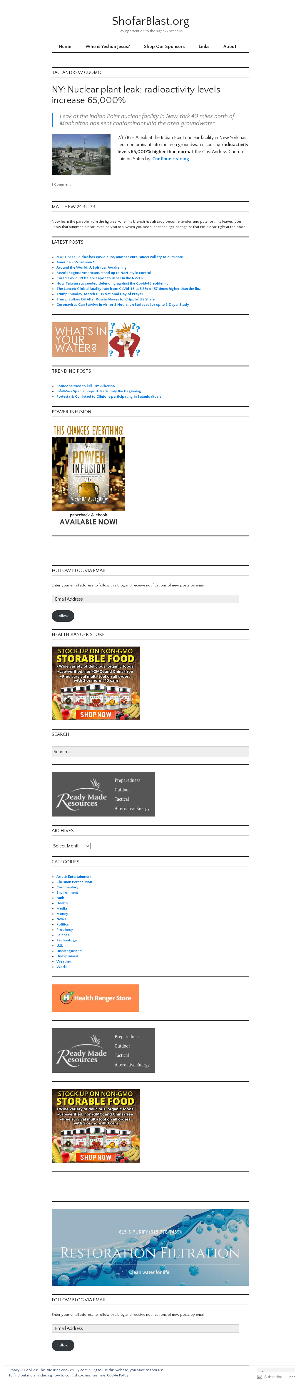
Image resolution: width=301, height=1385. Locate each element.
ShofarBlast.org (150, 21)
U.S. (59, 945)
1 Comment (61, 184)
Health (62, 903)
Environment (67, 892)
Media (61, 908)
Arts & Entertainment (73, 877)
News (61, 919)
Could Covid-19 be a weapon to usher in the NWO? (99, 278)
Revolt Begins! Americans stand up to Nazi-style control (103, 273)
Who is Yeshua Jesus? (108, 46)
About (229, 46)
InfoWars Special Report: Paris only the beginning (98, 391)
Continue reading (170, 158)
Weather (63, 961)
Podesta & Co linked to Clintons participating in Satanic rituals (108, 396)
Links (204, 46)
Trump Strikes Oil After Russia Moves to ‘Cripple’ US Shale (105, 299)
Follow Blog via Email (79, 570)
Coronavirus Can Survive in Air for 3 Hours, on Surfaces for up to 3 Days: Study (122, 305)
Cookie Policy (117, 1375)
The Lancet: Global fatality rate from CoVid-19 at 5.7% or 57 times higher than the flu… (128, 289)
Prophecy (64, 930)
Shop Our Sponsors (164, 46)
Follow (62, 616)
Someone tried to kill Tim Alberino (85, 386)
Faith (60, 898)
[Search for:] (150, 752)
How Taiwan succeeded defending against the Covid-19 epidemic (112, 283)
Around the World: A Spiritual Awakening (91, 267)
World (62, 967)
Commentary (67, 887)
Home (65, 46)
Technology (66, 940)
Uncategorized (69, 951)
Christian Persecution (74, 882)
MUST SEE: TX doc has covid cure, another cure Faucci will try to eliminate (119, 257)
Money (62, 914)
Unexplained (67, 956)
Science (63, 935)
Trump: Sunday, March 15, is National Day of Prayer (99, 294)
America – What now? (75, 262)
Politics (62, 924)
